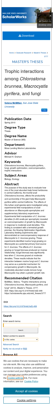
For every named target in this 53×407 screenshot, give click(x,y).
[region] (26, 381)
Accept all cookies (26, 391)
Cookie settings (15, 378)
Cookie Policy (31, 381)
